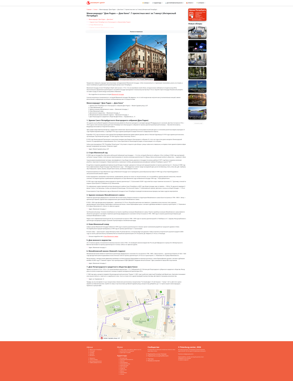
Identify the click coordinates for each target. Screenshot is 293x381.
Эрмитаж (122, 361)
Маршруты (92, 358)
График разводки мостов (95, 362)
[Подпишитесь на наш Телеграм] (109, 3)
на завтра (92, 352)
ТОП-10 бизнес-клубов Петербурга (198, 90)
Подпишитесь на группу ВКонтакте (158, 356)
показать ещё (198, 123)
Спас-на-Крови (123, 366)
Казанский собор (124, 365)
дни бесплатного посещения (127, 351)
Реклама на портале (154, 361)
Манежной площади (118, 94)
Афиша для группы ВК (198, 37)
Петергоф (122, 368)
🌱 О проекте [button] (200, 3)
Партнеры (151, 359)
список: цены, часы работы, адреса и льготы (130, 349)
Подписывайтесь (182, 357)
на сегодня (92, 351)
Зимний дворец (124, 362)
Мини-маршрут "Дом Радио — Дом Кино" (101, 19)
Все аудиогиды (123, 358)
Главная (89, 9)
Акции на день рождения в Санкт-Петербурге (197, 117)
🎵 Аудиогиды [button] (157, 3)
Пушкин (122, 371)
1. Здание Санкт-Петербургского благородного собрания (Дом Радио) (109, 22)
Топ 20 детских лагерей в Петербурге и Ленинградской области (197, 75)
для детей (92, 354)
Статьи (95, 9)
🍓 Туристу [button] (189, 3)
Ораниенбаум (123, 372)
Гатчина (122, 374)
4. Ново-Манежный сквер (96, 30)
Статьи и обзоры (94, 359)
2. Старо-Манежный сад (96, 25)
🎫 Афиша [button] (145, 3)
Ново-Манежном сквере (111, 236)
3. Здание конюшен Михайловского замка (101, 27)
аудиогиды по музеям (125, 352)
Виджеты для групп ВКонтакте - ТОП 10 (199, 50)
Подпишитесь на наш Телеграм (157, 354)
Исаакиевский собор (125, 364)
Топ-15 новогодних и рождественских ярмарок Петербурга (197, 102)
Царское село (123, 369)
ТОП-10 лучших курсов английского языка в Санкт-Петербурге (198, 62)
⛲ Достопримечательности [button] (174, 3)
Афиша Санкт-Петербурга (96, 349)
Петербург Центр (97, 3)
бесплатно (92, 355)
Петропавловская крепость (126, 359)
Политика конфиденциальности (185, 354)
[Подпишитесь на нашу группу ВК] (110, 3)
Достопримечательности (96, 361)
